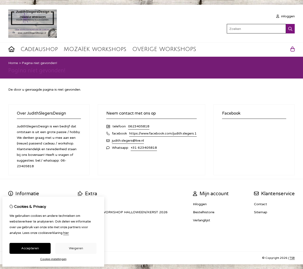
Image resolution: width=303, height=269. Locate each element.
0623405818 (138, 126)
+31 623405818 (144, 148)
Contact (260, 204)
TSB (292, 258)
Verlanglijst (201, 220)
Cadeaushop (39, 49)
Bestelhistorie (203, 212)
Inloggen (200, 204)
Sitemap (260, 212)
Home (13, 63)
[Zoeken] (290, 28)
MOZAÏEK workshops (95, 49)
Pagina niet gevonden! (39, 63)
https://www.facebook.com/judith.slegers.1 (163, 133)
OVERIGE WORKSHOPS (164, 49)
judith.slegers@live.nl (128, 141)
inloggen (287, 16)
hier (66, 233)
